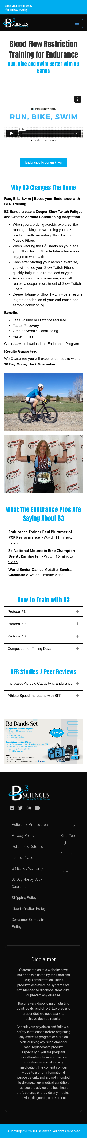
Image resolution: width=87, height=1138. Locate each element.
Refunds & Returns (27, 846)
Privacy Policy (23, 835)
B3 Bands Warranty (27, 868)
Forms (65, 871)
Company (67, 824)
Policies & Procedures (30, 824)
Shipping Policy (24, 897)
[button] (77, 611)
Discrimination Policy (29, 908)
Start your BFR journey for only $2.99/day (18, 7)
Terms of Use (22, 857)
